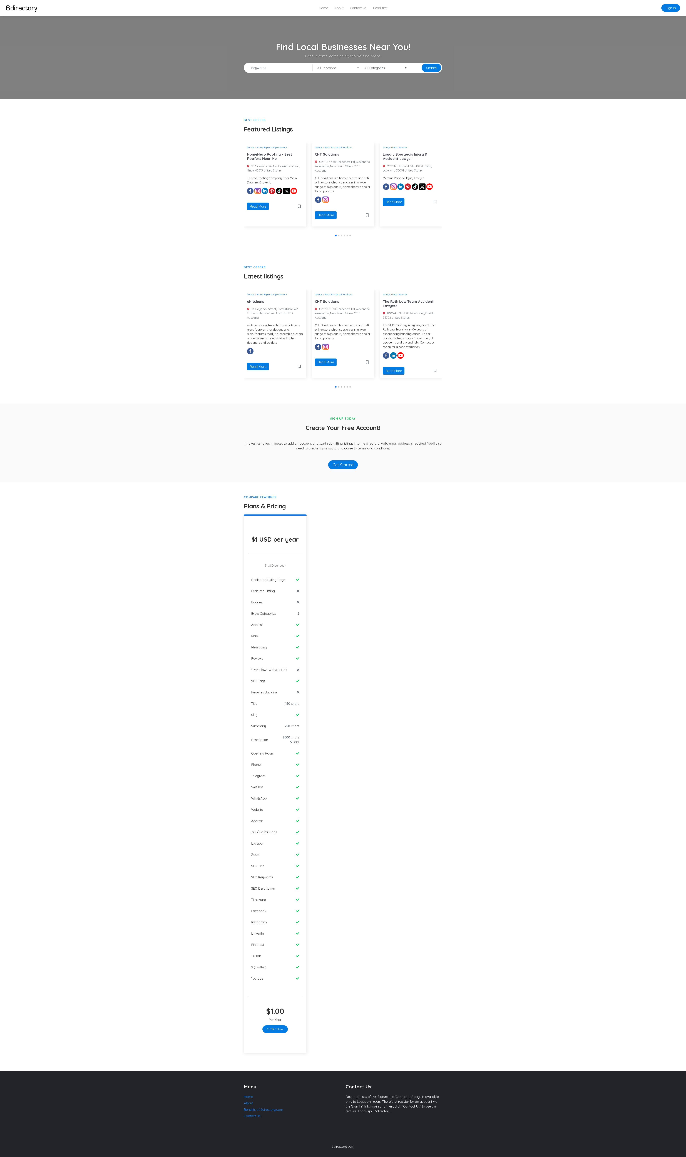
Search (431, 68)
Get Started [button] (343, 464)
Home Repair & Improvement (261, 147)
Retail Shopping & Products (328, 147)
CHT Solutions (317, 154)
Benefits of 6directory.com (263, 1110)
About (339, 8)
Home (323, 8)
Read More (247, 206)
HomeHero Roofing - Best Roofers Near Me (259, 156)
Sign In (671, 8)
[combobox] (337, 68)
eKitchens (253, 301)
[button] (336, 235)
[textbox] (337, 68)
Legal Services (389, 147)
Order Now (275, 1029)
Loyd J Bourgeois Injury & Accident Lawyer (394, 156)
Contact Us (358, 8)
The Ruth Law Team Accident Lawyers (406, 303)
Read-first (380, 8)
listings (308, 147)
